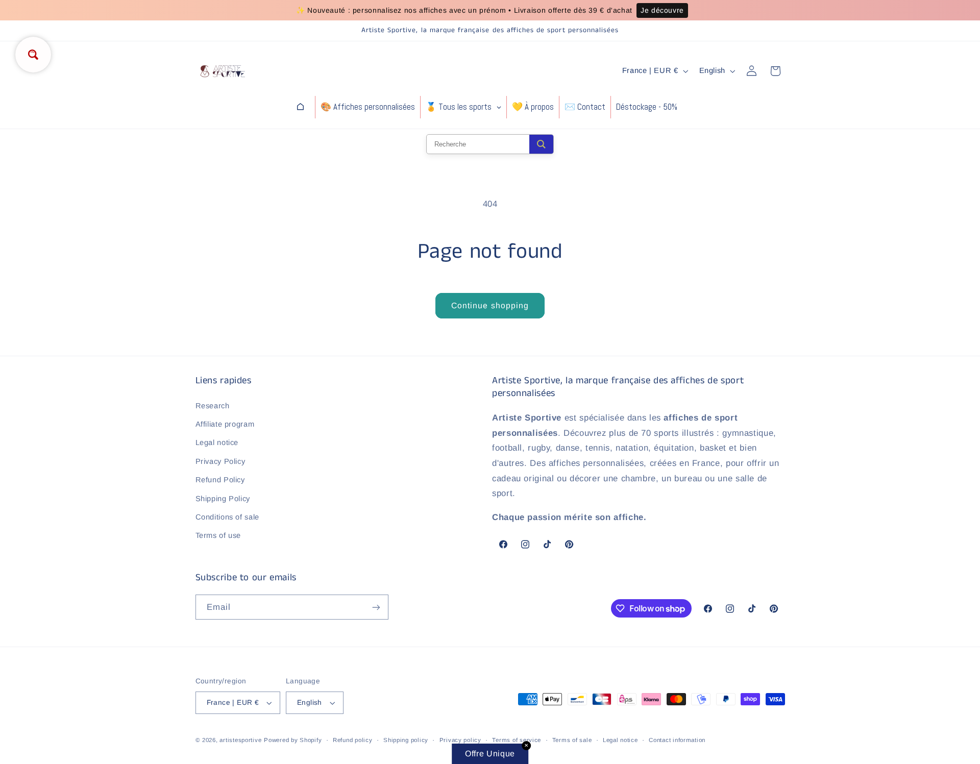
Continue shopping (490, 305)
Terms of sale (572, 740)
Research (212, 406)
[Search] (541, 144)
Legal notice (217, 442)
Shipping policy (405, 740)
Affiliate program (225, 424)
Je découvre (662, 10)
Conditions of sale (227, 517)
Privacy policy (460, 740)
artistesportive (240, 740)
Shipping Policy (222, 499)
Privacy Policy (220, 461)
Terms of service (516, 740)
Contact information (677, 740)
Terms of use (218, 535)
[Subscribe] (375, 607)
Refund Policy (220, 480)
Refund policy (353, 740)
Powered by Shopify (293, 740)
